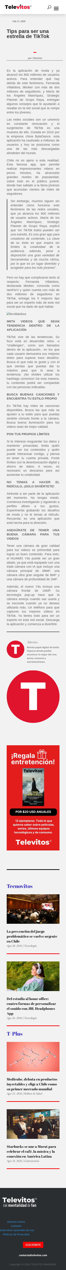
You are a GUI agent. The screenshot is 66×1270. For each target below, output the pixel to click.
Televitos (37, 58)
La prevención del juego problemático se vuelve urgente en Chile (32, 936)
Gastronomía (31, 1161)
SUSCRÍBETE (33, 1245)
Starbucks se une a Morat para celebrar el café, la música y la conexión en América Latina (31, 1151)
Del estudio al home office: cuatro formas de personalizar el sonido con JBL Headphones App (31, 1006)
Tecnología (30, 946)
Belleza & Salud (33, 1093)
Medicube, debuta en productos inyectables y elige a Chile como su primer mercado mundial (32, 1084)
